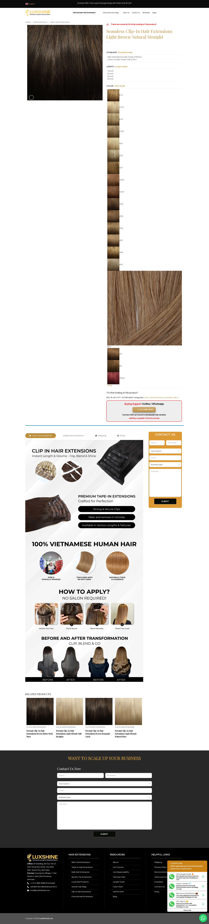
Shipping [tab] (102, 436)
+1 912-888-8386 (37, 883)
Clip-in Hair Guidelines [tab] (42, 436)
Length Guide (121, 67)
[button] (83, 13)
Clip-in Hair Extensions (60, 22)
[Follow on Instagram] (33, 896)
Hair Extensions (40, 22)
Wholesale (146, 13)
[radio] (144, 57)
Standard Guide (125, 52)
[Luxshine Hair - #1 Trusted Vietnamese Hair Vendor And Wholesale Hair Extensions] (37, 12)
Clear (109, 385)
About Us (126, 13)
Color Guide (119, 86)
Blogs (154, 13)
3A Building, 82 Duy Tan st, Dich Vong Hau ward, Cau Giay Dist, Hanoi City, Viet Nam (41, 867)
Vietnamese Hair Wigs (111, 13)
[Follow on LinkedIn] (51, 896)
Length (110, 67)
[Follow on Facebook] (29, 896)
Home (28, 22)
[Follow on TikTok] (38, 896)
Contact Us (136, 13)
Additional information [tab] (73, 436)
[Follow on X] (42, 896)
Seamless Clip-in (171, 397)
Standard (112, 52)
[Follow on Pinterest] (47, 896)
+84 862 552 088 (37, 887)
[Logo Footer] (42, 858)
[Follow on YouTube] (29, 901)
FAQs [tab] (122, 436)
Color (110, 86)
